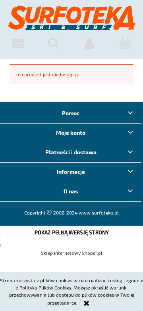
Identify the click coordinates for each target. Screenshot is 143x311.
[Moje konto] (89, 43)
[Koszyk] (125, 43)
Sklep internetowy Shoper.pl (71, 253)
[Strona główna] (71, 21)
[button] (18, 43)
